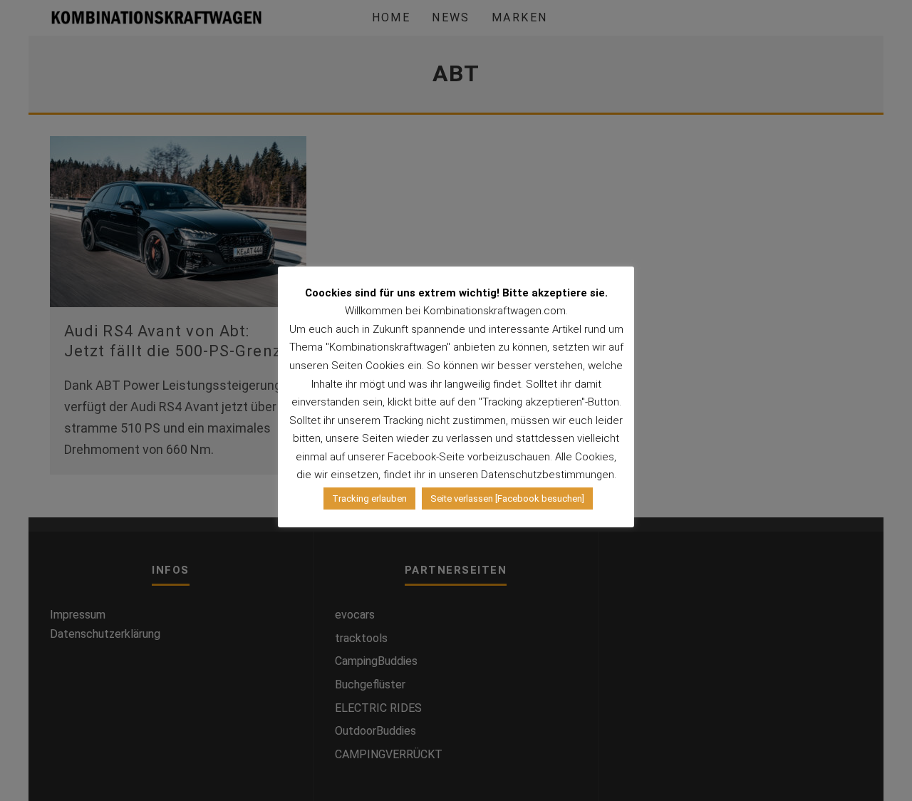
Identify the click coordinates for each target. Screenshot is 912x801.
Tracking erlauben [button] (369, 498)
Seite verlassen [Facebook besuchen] (507, 498)
